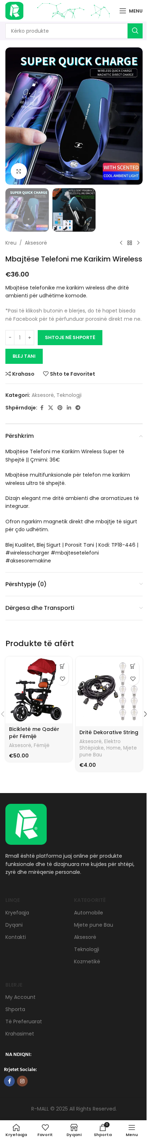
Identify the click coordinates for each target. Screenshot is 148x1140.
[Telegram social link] (78, 408)
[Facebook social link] (41, 408)
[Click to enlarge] (19, 171)
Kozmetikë (87, 961)
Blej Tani (24, 356)
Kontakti (15, 937)
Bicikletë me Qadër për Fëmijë (34, 733)
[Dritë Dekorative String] (109, 692)
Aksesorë (36, 242)
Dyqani (14, 924)
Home (113, 748)
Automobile (88, 912)
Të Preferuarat (23, 1021)
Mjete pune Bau (93, 924)
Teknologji (69, 395)
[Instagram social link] (22, 1081)
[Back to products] (129, 243)
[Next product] (138, 243)
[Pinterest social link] (60, 408)
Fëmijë (42, 745)
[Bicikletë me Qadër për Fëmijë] (38, 690)
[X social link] (50, 408)
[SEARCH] (135, 30)
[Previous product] (121, 243)
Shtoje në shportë (70, 337)
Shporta (15, 1009)
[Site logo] (14, 10)
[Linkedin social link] (69, 408)
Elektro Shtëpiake (100, 745)
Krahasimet (19, 1033)
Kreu (11, 242)
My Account (20, 997)
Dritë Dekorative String (108, 732)
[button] (12, 116)
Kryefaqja (17, 912)
